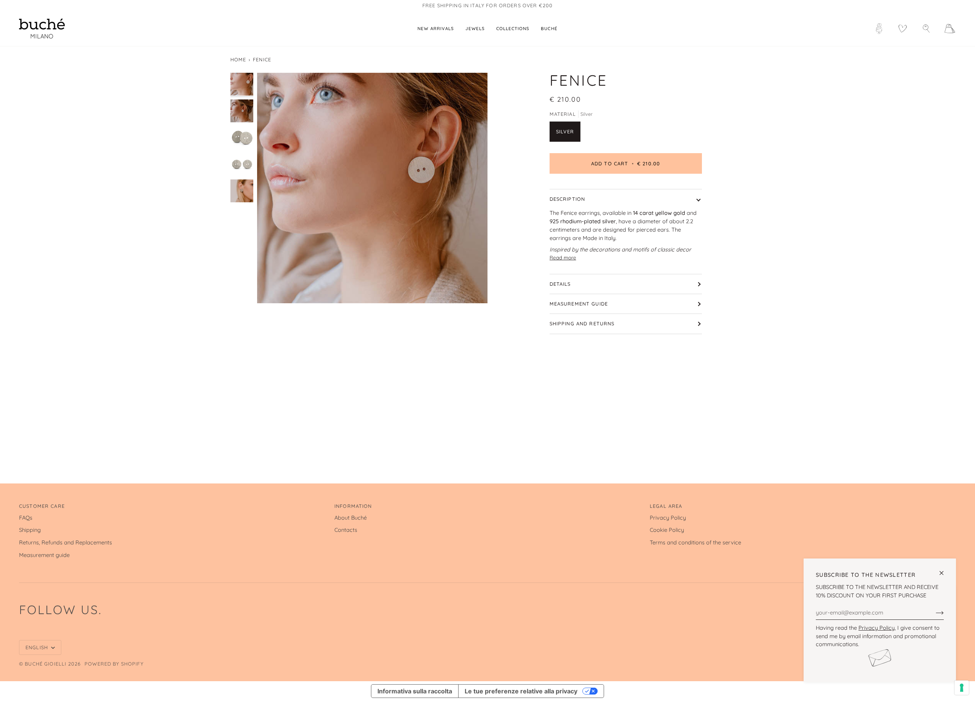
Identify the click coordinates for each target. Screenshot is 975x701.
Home (238, 59)
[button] (475, 28)
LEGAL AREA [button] (666, 506)
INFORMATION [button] (353, 506)
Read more (563, 257)
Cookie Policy (667, 529)
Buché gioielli (45, 664)
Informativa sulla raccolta (414, 691)
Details (560, 284)
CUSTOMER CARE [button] (42, 506)
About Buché (350, 517)
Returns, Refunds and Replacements (65, 542)
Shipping (30, 529)
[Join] (934, 612)
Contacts (345, 529)
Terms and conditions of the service (695, 542)
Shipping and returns (582, 323)
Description (567, 199)
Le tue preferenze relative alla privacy (521, 691)
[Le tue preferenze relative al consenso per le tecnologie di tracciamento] (961, 687)
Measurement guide (579, 304)
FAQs (25, 517)
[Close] (944, 570)
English (38, 647)
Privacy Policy (876, 627)
